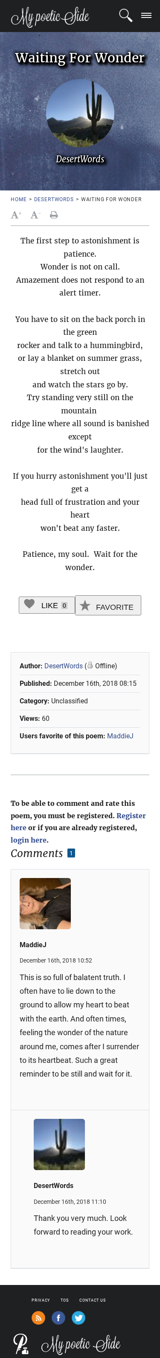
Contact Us (92, 1300)
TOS (65, 1300)
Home (18, 199)
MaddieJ (120, 736)
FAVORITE (114, 607)
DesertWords (54, 199)
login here (29, 840)
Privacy (41, 1300)
